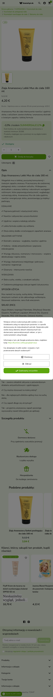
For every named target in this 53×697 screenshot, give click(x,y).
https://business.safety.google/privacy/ (22, 343)
